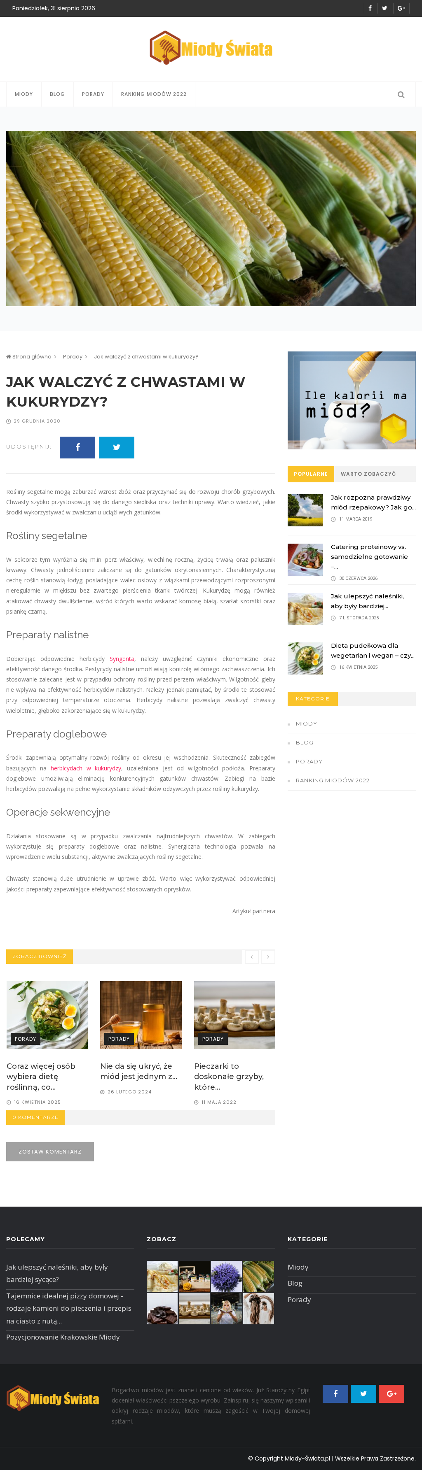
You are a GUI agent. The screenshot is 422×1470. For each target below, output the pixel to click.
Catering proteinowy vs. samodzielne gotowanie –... (369, 556)
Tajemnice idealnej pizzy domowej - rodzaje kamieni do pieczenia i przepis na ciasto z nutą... (68, 1308)
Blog (57, 94)
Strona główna (31, 357)
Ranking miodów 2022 (154, 94)
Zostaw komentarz (50, 1152)
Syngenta (122, 659)
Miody (24, 94)
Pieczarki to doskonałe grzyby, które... (135, 1076)
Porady (93, 94)
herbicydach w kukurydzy (86, 768)
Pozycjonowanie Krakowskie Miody (63, 1337)
